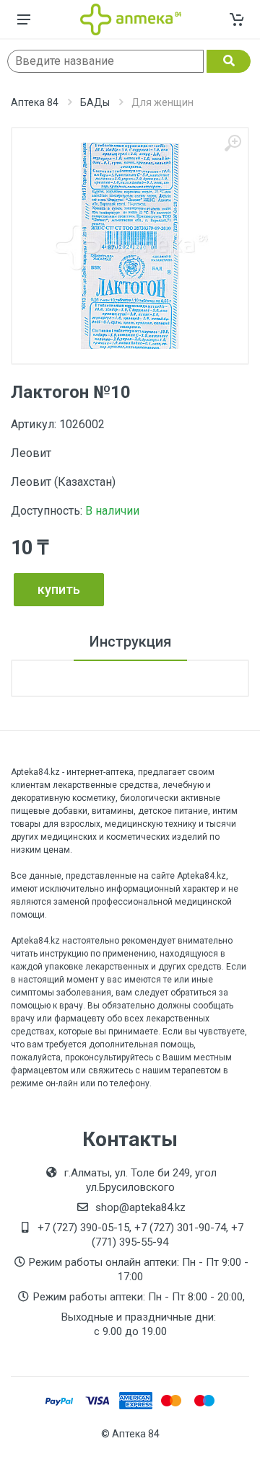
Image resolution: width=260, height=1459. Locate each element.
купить (59, 589)
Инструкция (130, 641)
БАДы (95, 102)
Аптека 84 (34, 102)
